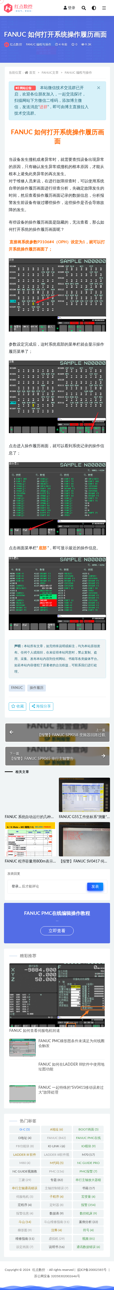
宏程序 (25, 1205)
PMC (56, 1171)
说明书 (56, 1247)
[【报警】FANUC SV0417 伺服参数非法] (84, 844)
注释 (56, 1230)
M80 (24, 1163)
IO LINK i (56, 1146)
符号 (88, 1230)
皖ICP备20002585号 (92, 1269)
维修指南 (24, 1238)
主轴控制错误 (56, 1188)
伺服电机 (24, 1196)
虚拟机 (56, 1238)
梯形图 (25, 1230)
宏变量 (88, 1196)
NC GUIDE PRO (88, 1164)
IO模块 (88, 1146)
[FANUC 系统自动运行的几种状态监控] (30, 803)
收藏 (19, 706)
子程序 (56, 1196)
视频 (88, 1238)
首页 (32, 72)
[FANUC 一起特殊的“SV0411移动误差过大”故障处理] (22, 1095)
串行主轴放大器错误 (88, 1181)
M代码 (56, 1163)
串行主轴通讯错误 (24, 1189)
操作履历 (36, 688)
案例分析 (88, 1222)
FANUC (17, 688)
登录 (71, 8)
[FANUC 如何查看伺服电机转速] (57, 995)
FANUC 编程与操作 (38, 44)
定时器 (56, 1205)
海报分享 (43, 706)
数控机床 (88, 1213)
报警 (88, 1205)
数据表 (56, 1213)
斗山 (25, 1222)
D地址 (24, 1138)
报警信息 (24, 1213)
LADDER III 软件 (24, 1155)
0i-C (25, 1129)
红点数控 (16, 44)
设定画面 (24, 1247)
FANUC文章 (50, 72)
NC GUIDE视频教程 (24, 1172)
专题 (56, 1180)
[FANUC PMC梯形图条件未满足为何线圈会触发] (22, 1049)
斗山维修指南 (56, 1222)
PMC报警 (88, 1171)
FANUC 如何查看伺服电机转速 (34, 1031)
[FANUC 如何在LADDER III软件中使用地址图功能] (22, 1075)
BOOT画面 (88, 1129)
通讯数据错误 (88, 1247)
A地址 (56, 1129)
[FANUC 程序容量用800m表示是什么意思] (30, 841)
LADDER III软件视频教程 (56, 1155)
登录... (16, 886)
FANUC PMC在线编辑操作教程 (88, 1139)
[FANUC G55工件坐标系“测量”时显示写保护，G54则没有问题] (84, 796)
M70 (88, 1154)
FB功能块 (25, 1146)
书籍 (88, 1188)
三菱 (25, 1180)
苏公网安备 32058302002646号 (57, 1276)
